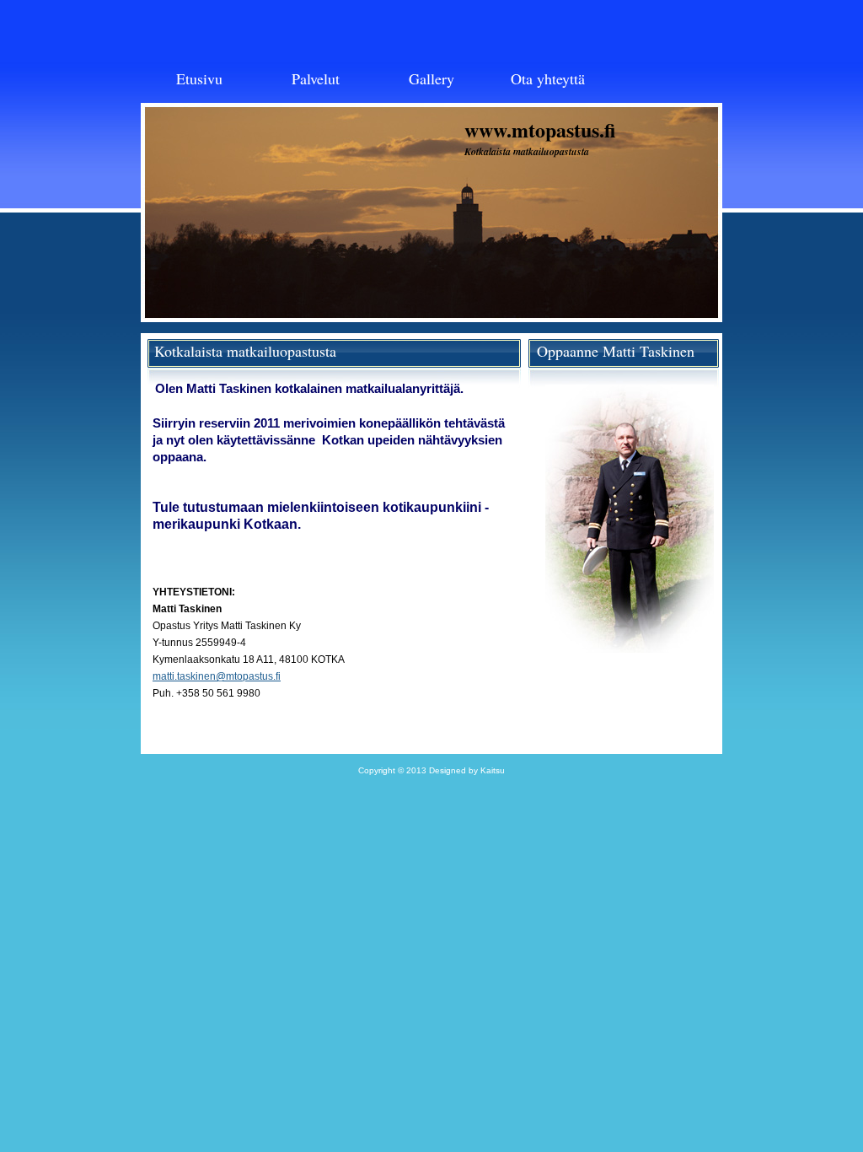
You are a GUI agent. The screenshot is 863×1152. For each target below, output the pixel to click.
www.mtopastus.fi (539, 129)
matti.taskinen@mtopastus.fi (217, 676)
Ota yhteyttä (548, 78)
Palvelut (316, 78)
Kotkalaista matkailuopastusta (526, 151)
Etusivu (199, 78)
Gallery (431, 78)
